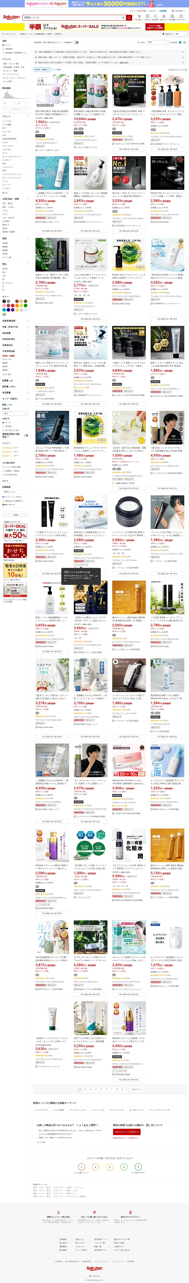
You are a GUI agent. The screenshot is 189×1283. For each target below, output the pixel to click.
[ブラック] (4, 301)
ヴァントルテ (7, 146)
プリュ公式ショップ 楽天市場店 (127, 649)
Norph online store (45, 303)
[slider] (2, 98)
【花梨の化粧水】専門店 (124, 483)
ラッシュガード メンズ (159, 1110)
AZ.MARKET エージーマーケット (166, 144)
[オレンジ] (17, 305)
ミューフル (6, 121)
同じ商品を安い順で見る (129, 149)
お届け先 (5, 409)
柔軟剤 (5, 370)
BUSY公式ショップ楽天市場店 (50, 989)
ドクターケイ (7, 167)
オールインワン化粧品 (76, 1196)
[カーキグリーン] (25, 301)
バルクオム (6, 149)
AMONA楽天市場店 (45, 908)
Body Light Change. (161, 222)
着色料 (5, 363)
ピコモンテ (6, 160)
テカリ (5, 214)
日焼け (5, 228)
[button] (178, 11)
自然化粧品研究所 (9, 139)
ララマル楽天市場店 (46, 399)
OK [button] (96, 576)
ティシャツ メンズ (78, 1110)
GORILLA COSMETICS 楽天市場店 (129, 900)
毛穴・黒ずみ (7, 203)
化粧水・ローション (75, 1187)
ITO (3, 128)
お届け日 (5, 419)
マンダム (5, 188)
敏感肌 (5, 247)
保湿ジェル (71, 1193)
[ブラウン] (17, 301)
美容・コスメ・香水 (41, 1187)
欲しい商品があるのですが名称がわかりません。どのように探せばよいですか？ (71, 1130)
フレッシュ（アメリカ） (12, 178)
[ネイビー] (8, 310)
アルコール (6, 359)
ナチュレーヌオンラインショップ (128, 989)
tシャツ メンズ (116, 1110)
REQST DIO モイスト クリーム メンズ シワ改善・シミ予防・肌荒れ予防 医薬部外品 (167, 196)
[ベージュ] (21, 301)
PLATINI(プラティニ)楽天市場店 (89, 652)
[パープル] (12, 310)
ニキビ (5, 211)
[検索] (129, 18)
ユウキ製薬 (6, 125)
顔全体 (5, 269)
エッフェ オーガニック (11, 156)
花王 (4, 164)
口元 (4, 276)
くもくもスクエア (83, 897)
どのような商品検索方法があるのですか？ (56, 1134)
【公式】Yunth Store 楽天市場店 (128, 813)
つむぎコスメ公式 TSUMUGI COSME (130, 144)
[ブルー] (4, 310)
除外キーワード (8, 505)
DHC (4, 171)
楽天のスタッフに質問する (126, 1132)
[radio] (3, 45)
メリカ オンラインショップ (49, 1067)
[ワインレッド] (8, 305)
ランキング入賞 (82, 388)
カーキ (5, 181)
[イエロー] (21, 305)
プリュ (5, 153)
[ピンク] (4, 305)
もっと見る (41, 1142)
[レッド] (12, 305)
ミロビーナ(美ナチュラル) (48, 150)
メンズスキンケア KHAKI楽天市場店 (167, 473)
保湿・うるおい (8, 207)
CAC (4, 135)
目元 (4, 272)
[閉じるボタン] (183, 52)
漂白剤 (5, 366)
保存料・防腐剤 (8, 356)
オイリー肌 (6, 257)
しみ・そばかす (8, 218)
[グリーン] (25, 305)
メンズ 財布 (59, 1110)
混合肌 (5, 254)
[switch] (26, 435)
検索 (16, 109)
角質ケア (5, 225)
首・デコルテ (7, 283)
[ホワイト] (12, 301)
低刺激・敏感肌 (8, 232)
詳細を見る (124, 62)
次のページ (136, 1089)
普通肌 (5, 250)
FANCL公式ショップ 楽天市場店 (166, 809)
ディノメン (6, 185)
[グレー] (8, 301)
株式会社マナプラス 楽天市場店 (89, 989)
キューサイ (6, 132)
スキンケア (58, 1187)
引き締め (5, 221)
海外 (11, 405)
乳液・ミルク (72, 1190)
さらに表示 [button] (7, 81)
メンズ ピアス (41, 1110)
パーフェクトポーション (12, 174)
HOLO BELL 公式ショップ (48, 222)
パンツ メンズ (98, 1110)
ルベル (5, 142)
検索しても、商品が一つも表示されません (56, 1138)
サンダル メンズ (136, 1110)
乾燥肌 (5, 243)
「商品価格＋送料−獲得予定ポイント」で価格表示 (52, 42)
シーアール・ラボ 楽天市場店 (126, 568)
